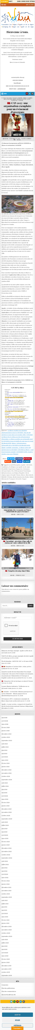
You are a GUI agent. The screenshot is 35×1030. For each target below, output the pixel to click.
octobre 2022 (6, 855)
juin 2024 (4, 789)
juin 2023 (4, 828)
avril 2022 (5, 874)
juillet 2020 (5, 943)
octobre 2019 (6, 972)
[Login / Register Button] (20, 1001)
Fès (12, 471)
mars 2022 (5, 877)
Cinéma (17, 522)
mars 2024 (5, 799)
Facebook (19, 458)
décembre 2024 (6, 770)
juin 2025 (4, 750)
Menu (4, 5)
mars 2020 (5, 956)
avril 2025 (5, 757)
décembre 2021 (6, 887)
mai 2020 (4, 949)
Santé (28, 560)
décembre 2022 (6, 848)
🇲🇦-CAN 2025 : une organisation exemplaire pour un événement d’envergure (17, 107)
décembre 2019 (6, 965)
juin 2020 (4, 946)
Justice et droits (24, 491)
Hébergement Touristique (22, 471)
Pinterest (28, 458)
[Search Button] (32, 93)
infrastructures (6, 473)
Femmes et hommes (27, 98)
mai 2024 (4, 792)
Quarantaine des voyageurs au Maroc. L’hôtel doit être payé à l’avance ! (17, 511)
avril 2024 (5, 796)
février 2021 (5, 920)
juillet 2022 (5, 864)
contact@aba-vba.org (17, 77)
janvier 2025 (6, 766)
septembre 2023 (7, 819)
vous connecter (14, 589)
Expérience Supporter (15, 469)
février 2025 (6, 763)
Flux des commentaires (9, 991)
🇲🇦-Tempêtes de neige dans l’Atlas (17, 571)
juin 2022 (4, 868)
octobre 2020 (6, 933)
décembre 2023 (6, 809)
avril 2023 (5, 835)
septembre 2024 (7, 779)
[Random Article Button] (27, 93)
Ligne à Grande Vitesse (13, 475)
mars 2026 (5, 724)
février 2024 (6, 802)
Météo (27, 558)
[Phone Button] (14, 1001)
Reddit (8, 461)
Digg (20, 461)
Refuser (17, 1020)
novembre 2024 (6, 773)
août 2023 (5, 822)
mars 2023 (5, 838)
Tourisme (20, 100)
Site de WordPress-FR (8, 994)
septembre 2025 (7, 740)
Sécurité (18, 479)
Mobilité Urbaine (7, 477)
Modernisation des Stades (21, 477)
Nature (8, 560)
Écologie (14, 98)
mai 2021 (4, 910)
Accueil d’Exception (14, 465)
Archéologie (7, 553)
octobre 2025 (6, 737)
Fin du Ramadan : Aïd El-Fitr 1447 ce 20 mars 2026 (17, 661)
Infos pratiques (8, 99)
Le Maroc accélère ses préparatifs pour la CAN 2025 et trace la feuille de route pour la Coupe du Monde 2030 (17, 441)
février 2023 (6, 841)
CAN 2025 (29, 465)
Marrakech (29, 475)
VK (14, 461)
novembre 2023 (7, 812)
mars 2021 (5, 916)
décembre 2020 (7, 926)
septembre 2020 (7, 936)
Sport (28, 99)
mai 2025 (4, 753)
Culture (24, 522)
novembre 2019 (6, 969)
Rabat (31, 477)
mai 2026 (4, 717)
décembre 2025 (6, 734)
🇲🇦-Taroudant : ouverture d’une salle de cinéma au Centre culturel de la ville (17, 542)
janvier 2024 (5, 806)
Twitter (12, 458)
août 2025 (5, 744)
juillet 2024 (5, 786)
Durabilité (5, 469)
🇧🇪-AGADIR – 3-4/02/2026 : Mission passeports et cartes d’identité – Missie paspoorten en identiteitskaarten (17, 693)
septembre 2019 (7, 975)
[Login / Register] (29, 93)
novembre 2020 (7, 930)
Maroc (14, 99)
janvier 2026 (6, 730)
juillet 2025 (5, 747)
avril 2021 (5, 913)
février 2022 (6, 881)
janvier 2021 (5, 923)
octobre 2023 (6, 815)
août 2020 (5, 939)
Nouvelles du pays (21, 99)
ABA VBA (6, 138)
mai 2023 (4, 832)
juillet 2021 (5, 903)
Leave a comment (27, 138)
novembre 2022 (7, 851)
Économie (20, 98)
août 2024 (5, 783)
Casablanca (5, 467)
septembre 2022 (7, 858)
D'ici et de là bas (7, 98)
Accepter (17, 1015)
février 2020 (6, 959)
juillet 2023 (5, 825)
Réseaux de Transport (8, 479)
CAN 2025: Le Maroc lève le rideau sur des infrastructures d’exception (17, 437)
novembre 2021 (6, 890)
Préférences (17, 1025)
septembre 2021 (7, 897)
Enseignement (24, 524)
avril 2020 (5, 952)
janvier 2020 (6, 962)
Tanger (24, 479)
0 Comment (30, 507)
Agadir (23, 465)
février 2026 (6, 727)
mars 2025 (5, 760)
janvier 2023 (6, 845)
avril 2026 (5, 721)
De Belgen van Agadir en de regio (19, 467)
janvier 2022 (6, 884)
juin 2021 (4, 907)
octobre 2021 (6, 894)
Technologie (14, 100)
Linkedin (27, 461)
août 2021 (5, 900)
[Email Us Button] (11, 1001)
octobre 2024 (6, 776)
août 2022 (5, 861)
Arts (10, 522)
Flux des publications (8, 988)
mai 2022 (4, 871)
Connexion (5, 985)
